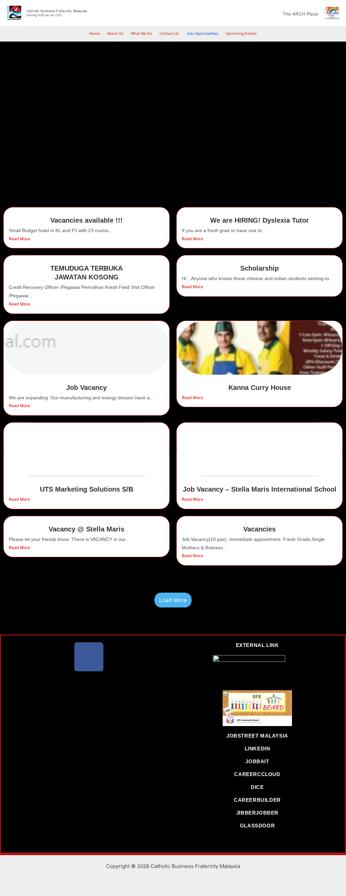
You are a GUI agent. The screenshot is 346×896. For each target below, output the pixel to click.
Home (94, 33)
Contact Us (169, 33)
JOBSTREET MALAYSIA (257, 736)
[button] (273, 13)
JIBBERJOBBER (257, 813)
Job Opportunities (202, 33)
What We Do (141, 33)
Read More (19, 238)
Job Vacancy (86, 387)
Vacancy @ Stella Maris (86, 529)
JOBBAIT (257, 761)
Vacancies (259, 529)
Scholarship (259, 268)
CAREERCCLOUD (257, 774)
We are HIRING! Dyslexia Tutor (259, 220)
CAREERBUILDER (257, 800)
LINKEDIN (257, 748)
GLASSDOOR (257, 825)
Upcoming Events (241, 33)
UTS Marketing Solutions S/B (86, 489)
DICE (257, 787)
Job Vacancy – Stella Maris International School (260, 489)
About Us (115, 33)
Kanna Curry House (259, 387)
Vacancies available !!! (86, 220)
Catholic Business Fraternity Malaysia (56, 11)
